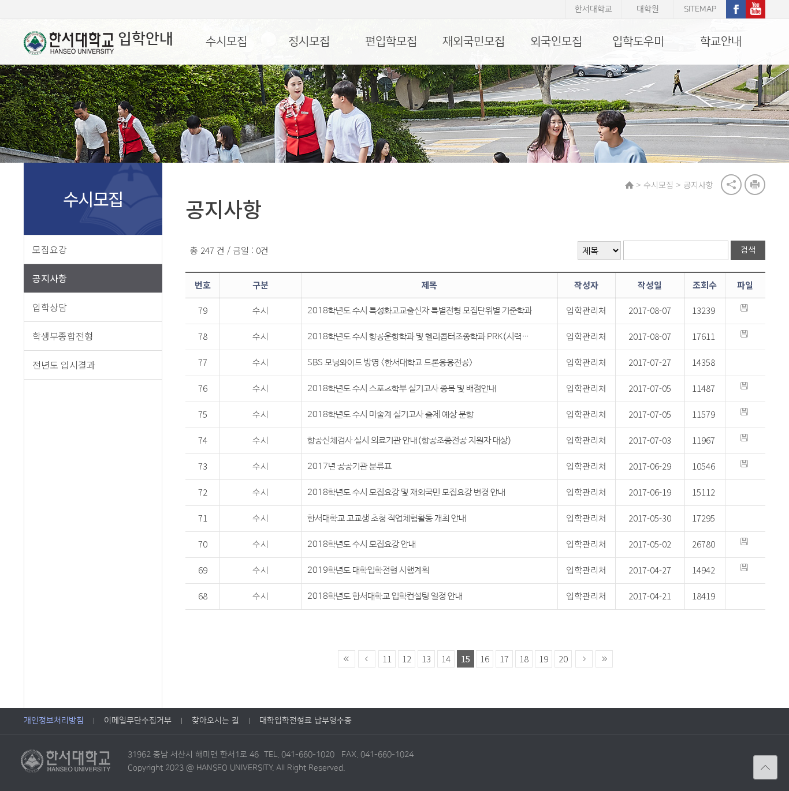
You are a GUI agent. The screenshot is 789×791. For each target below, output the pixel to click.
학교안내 (721, 41)
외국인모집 (556, 41)
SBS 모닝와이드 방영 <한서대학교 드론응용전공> (390, 363)
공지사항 (49, 278)
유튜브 (755, 9)
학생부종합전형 (62, 336)
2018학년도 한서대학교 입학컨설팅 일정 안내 (385, 596)
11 (387, 659)
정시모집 (309, 41)
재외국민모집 (473, 41)
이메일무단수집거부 (138, 720)
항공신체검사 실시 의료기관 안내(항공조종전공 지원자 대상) (409, 440)
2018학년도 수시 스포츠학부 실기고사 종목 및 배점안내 (401, 388)
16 (484, 659)
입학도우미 (638, 41)
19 (543, 659)
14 (446, 659)
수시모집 (226, 41)
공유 (731, 184)
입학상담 (49, 307)
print (755, 184)
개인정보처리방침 (54, 720)
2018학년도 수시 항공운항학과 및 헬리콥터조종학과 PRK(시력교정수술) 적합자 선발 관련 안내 (420, 337)
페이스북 (736, 9)
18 (524, 659)
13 (426, 659)
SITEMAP (700, 9)
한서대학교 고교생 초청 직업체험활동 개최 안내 (386, 518)
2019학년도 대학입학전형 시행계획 (368, 570)
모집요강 (49, 249)
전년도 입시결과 (63, 365)
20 (563, 659)
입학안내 (145, 39)
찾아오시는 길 (215, 720)
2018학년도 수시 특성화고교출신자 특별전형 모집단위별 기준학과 (419, 311)
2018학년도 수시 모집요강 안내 (361, 544)
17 (504, 659)
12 (406, 659)
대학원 (648, 9)
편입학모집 (391, 41)
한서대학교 (593, 9)
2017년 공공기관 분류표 (349, 466)
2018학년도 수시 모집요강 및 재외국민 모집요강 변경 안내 (406, 492)
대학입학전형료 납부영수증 (305, 720)
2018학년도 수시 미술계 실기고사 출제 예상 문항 (390, 414)
